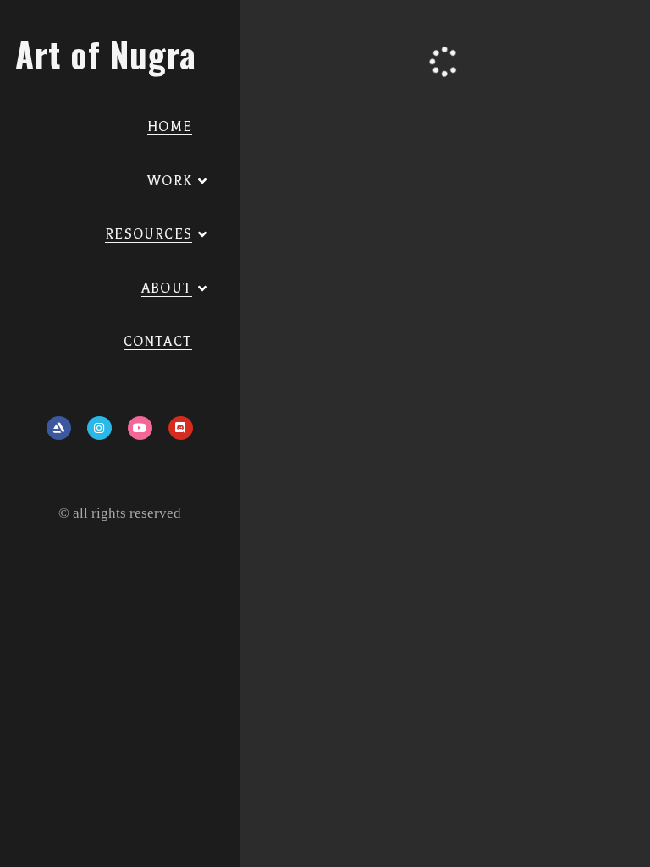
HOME (169, 126)
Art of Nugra (105, 54)
